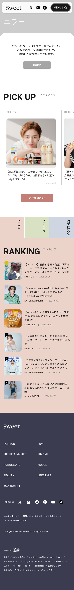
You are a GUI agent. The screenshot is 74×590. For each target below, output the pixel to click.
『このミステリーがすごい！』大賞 (37, 570)
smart (27, 565)
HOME (37, 65)
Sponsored (50, 183)
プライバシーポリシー (17, 520)
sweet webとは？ (11, 516)
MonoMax (17, 565)
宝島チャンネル (10, 557)
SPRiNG (46, 561)
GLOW (6, 565)
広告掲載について (53, 516)
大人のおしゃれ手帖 (37, 557)
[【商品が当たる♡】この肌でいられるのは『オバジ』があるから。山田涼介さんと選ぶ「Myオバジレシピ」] (32, 147)
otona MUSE (59, 561)
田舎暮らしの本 (54, 565)
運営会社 (38, 516)
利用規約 (27, 516)
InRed (22, 557)
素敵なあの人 (9, 561)
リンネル (22, 561)
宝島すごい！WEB (11, 570)
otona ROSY (34, 561)
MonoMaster (39, 565)
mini (60, 557)
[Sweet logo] (14, 8)
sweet (52, 557)
